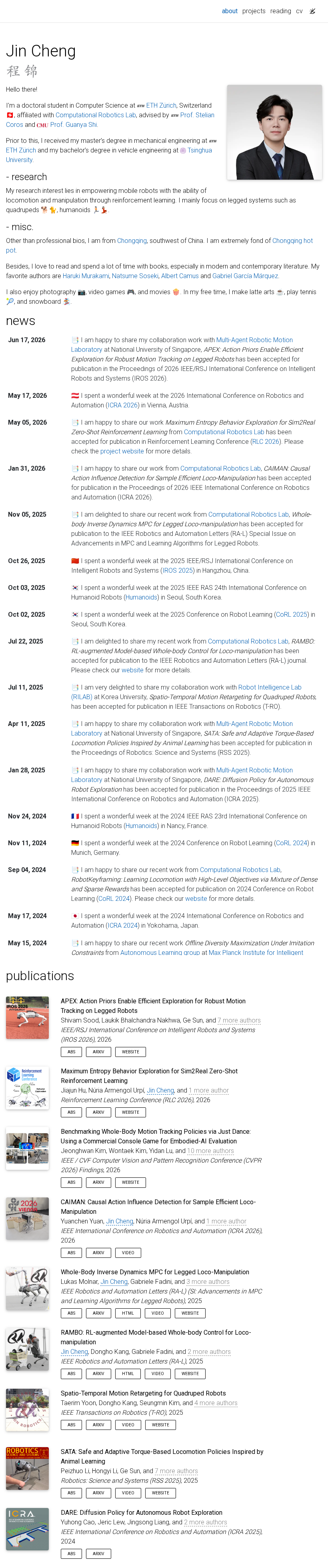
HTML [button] (128, 1313)
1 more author (209, 1090)
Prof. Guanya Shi (73, 124)
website (133, 670)
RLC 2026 (265, 441)
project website (122, 451)
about (231, 11)
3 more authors (208, 1281)
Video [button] (128, 1252)
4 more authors (216, 1403)
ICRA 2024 (123, 925)
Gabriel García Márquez (245, 276)
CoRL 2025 (291, 614)
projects (254, 11)
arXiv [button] (98, 1052)
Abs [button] (71, 1052)
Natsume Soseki (135, 276)
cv (299, 11)
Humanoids (141, 597)
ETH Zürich (161, 105)
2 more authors (209, 1351)
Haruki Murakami (86, 276)
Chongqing (132, 241)
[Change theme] (310, 8)
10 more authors (210, 1151)
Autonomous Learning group (160, 952)
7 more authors (239, 1020)
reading (280, 11)
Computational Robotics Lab (96, 115)
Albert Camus (180, 276)
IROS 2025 (177, 570)
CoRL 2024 (291, 843)
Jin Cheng (160, 1090)
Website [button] (130, 1052)
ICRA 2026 (123, 405)
